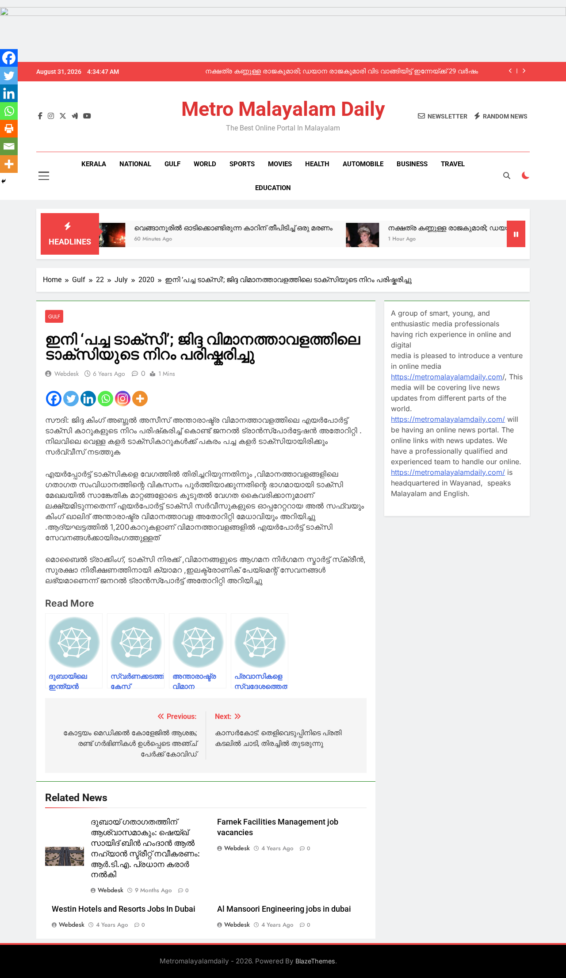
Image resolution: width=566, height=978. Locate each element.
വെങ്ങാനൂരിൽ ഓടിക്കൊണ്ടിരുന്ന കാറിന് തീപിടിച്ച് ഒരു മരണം (212, 228)
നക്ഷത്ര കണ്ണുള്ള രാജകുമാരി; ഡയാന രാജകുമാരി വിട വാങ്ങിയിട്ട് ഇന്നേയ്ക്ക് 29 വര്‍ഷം (341, 71)
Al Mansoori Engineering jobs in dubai (284, 909)
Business (412, 164)
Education (273, 188)
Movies (280, 164)
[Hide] (3, 181)
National (135, 164)
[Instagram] (122, 398)
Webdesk (66, 373)
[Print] (9, 129)
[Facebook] (53, 398)
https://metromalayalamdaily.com (446, 376)
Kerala (93, 164)
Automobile (363, 164)
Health (317, 164)
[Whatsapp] (105, 398)
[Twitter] (71, 398)
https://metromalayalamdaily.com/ (448, 419)
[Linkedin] (88, 398)
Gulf (172, 164)
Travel (453, 164)
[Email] (9, 146)
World (205, 164)
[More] (140, 398)
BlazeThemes (315, 961)
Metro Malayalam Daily (283, 109)
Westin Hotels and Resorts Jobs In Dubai (123, 909)
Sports (242, 164)
